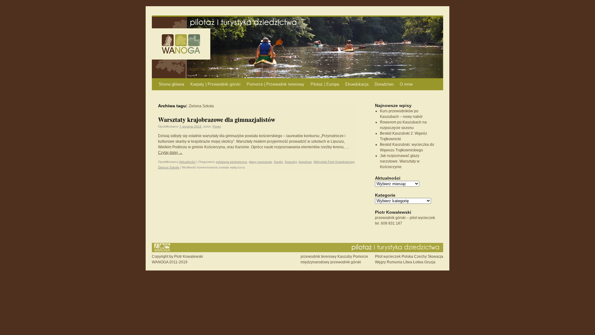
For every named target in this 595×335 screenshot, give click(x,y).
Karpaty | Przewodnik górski (215, 84)
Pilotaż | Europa (325, 84)
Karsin (278, 161)
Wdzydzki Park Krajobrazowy (334, 161)
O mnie (406, 84)
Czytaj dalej (170, 152)
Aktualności (187, 161)
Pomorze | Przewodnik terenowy (275, 84)
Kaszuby (291, 161)
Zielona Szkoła (168, 167)
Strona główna (171, 84)
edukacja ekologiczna (231, 161)
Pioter (217, 126)
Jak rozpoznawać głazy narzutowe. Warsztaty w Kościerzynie (400, 161)
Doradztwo (384, 84)
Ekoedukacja (356, 84)
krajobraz (305, 161)
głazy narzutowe (260, 161)
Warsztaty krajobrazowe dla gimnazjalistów (216, 119)
